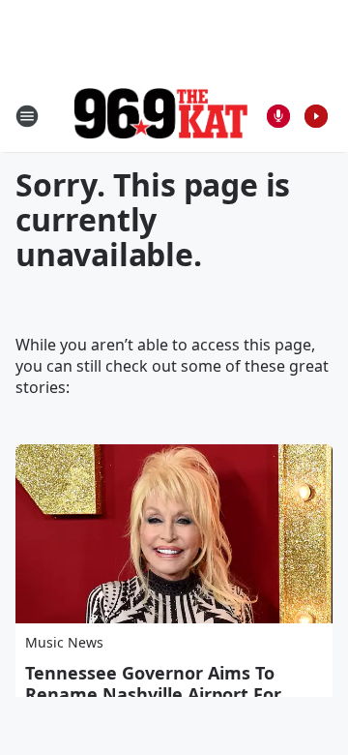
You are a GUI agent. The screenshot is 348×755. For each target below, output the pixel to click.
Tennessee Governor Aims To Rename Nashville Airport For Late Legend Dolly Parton (153, 694)
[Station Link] (160, 115)
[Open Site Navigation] (27, 116)
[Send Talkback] (278, 116)
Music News (64, 642)
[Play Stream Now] (316, 116)
